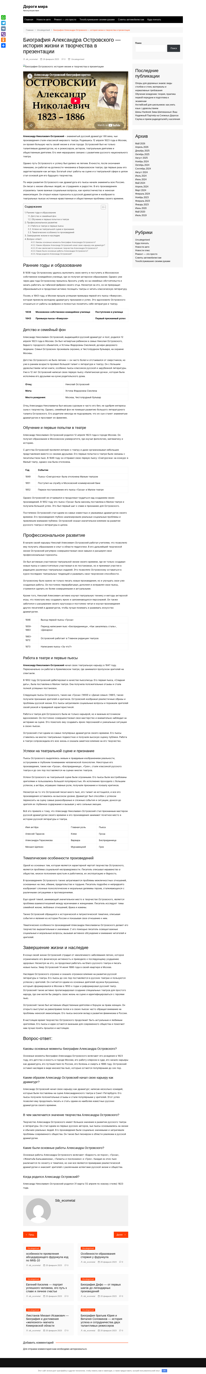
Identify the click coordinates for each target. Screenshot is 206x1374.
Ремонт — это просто (65, 19)
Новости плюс (142, 250)
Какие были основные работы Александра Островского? (62, 251)
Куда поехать (154, 19)
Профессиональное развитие (42, 222)
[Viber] (3, 34)
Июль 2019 (141, 215)
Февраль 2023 (142, 201)
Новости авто (44, 19)
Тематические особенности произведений (53, 232)
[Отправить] (3, 45)
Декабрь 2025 (142, 151)
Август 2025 (141, 158)
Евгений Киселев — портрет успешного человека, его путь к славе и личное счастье (46, 1288)
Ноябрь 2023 (142, 197)
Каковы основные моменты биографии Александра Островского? (66, 242)
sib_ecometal (32, 59)
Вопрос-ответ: (34, 239)
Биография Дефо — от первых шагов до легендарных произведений (101, 1288)
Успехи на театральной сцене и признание (53, 229)
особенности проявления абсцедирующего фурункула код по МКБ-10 (47, 1257)
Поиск (138, 43)
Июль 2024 (141, 176)
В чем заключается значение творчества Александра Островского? (67, 248)
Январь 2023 (142, 204)
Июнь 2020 (141, 208)
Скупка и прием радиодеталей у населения (157, 119)
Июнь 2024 (141, 179)
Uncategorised (77, 59)
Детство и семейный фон (43, 216)
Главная (29, 19)
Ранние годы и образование (41, 212)
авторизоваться (78, 1349)
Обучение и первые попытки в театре (50, 219)
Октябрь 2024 (142, 165)
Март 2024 (140, 190)
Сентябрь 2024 (143, 168)
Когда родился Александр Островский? (54, 254)
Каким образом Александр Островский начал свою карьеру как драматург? (70, 245)
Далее (120, 1234)
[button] (102, 208)
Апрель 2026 (141, 147)
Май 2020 (140, 212)
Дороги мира (35, 6)
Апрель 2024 (141, 186)
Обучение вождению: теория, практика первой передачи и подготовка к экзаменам (155, 97)
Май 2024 (140, 183)
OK (164, 1371)
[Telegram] (3, 23)
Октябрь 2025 (142, 154)
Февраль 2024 (142, 194)
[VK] (3, 28)
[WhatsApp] (3, 17)
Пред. (31, 1234)
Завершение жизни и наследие (43, 235)
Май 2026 (140, 143)
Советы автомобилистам (131, 19)
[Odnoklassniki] (3, 40)
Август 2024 (141, 172)
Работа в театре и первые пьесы (47, 226)
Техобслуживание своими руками (97, 19)
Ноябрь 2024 (142, 161)
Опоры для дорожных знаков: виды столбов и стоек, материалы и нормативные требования (153, 87)
